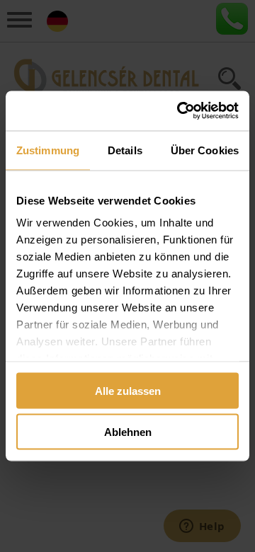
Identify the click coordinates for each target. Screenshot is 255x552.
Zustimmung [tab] (47, 150)
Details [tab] (125, 150)
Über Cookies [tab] (205, 150)
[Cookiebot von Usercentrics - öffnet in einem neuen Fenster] (180, 111)
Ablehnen (128, 432)
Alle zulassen (128, 390)
